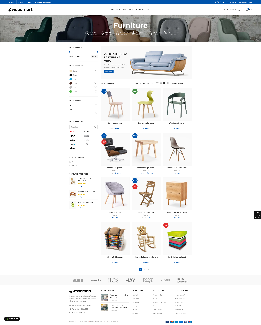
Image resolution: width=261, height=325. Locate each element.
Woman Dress (179, 302)
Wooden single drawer (146, 168)
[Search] (239, 10)
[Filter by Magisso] (90, 139)
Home (103, 83)
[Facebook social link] (215, 2)
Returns (156, 298)
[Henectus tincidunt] (72, 205)
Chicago (134, 309)
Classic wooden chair (146, 212)
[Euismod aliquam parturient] (72, 182)
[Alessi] (78, 280)
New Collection (180, 298)
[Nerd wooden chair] (115, 104)
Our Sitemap (157, 313)
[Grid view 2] (161, 83)
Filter (94, 56)
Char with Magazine (115, 257)
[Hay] (130, 280)
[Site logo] (20, 9)
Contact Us (157, 306)
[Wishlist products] (243, 10)
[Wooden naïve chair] (177, 104)
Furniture (115, 126)
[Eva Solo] (95, 280)
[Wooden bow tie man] (72, 194)
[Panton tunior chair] (146, 104)
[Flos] (113, 280)
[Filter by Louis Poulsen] (76, 139)
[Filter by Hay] (76, 135)
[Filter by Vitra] (76, 148)
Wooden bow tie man (86, 191)
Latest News (157, 309)
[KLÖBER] (165, 280)
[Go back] (110, 25)
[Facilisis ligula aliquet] (177, 238)
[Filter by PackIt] (76, 144)
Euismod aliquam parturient (85, 179)
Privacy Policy (158, 295)
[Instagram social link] (220, 2)
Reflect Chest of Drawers (177, 212)
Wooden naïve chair (177, 123)
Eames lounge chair (115, 168)
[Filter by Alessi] (76, 131)
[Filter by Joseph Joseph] (90, 135)
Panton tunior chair (146, 123)
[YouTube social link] (223, 2)
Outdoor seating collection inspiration (118, 306)
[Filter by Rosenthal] (90, 144)
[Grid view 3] (164, 83)
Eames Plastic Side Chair (177, 168)
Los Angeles (136, 306)
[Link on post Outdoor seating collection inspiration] (104, 307)
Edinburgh (135, 302)
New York (135, 295)
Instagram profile (180, 295)
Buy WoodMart (13, 318)
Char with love (115, 212)
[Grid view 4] (168, 83)
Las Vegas (135, 313)
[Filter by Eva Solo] (90, 131)
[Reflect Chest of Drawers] (177, 193)
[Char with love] (115, 193)
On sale (74, 162)
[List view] (157, 83)
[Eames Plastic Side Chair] (177, 149)
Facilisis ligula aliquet (177, 257)
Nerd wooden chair (115, 123)
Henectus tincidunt (85, 202)
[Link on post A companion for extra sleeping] (104, 297)
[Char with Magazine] (115, 238)
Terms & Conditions (159, 302)
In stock (74, 165)
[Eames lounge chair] (115, 149)
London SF (135, 298)
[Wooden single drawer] (146, 149)
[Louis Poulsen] (183, 280)
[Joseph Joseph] (148, 280)
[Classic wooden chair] (146, 193)
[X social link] (218, 2)
